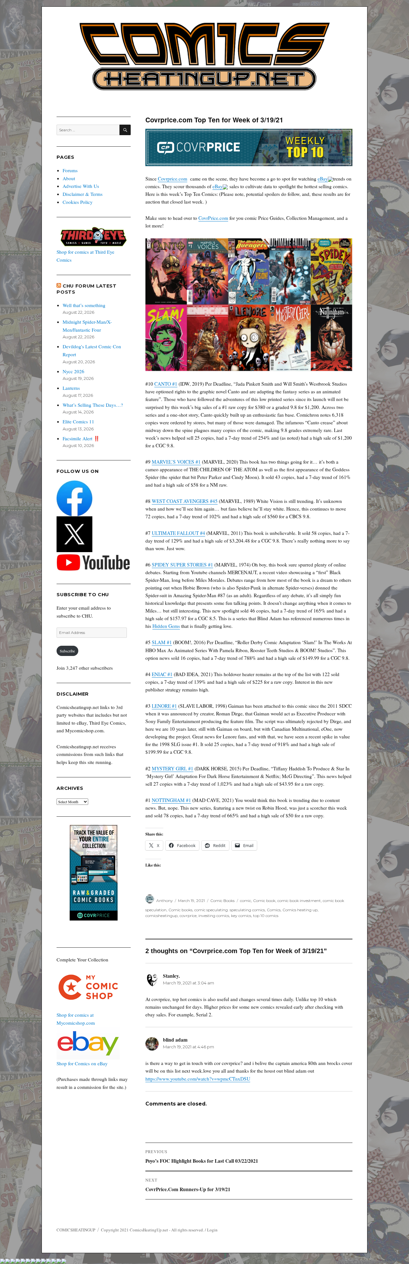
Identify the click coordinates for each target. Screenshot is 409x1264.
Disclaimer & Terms (83, 194)
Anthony (164, 900)
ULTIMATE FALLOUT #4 (178, 533)
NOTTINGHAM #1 (171, 800)
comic (245, 900)
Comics (274, 909)
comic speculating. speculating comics (229, 909)
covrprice (188, 915)
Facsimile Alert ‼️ (81, 438)
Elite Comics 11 (78, 421)
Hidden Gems (166, 626)
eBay (323, 178)
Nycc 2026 (73, 371)
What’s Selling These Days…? (93, 405)
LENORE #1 (164, 706)
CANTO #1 (165, 384)
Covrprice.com (172, 178)
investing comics (213, 915)
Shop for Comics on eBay (82, 1063)
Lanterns (71, 388)
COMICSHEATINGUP (76, 1230)
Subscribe (67, 650)
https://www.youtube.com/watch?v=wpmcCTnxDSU (197, 1078)
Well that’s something (84, 305)
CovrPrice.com (213, 218)
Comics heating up (300, 909)
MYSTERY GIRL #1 (172, 768)
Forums (70, 170)
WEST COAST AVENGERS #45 (185, 501)
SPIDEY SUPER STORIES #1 (182, 564)
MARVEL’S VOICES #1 (176, 462)
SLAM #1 (162, 642)
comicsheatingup (161, 915)
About (69, 178)
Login (212, 1230)
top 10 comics (265, 915)
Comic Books (222, 900)
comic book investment (299, 900)
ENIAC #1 (162, 674)
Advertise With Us (81, 186)
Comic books (180, 909)
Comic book (264, 900)
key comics (241, 915)
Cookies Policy (78, 202)
